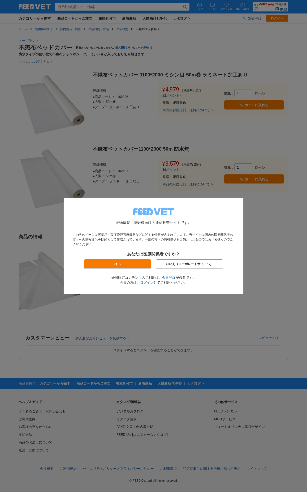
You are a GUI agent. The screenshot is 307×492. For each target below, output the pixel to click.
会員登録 (169, 277)
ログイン (147, 282)
